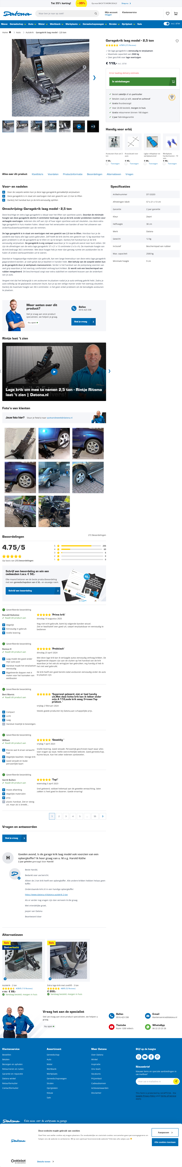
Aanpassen (163, 1132)
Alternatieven (114, 174)
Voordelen (53, 174)
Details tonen (43, 1161)
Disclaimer (96, 1093)
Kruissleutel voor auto (131, 155)
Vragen (129, 174)
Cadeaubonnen (98, 1083)
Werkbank (55, 24)
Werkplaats (72, 24)
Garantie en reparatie (12, 1073)
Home (5, 32)
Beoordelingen (94, 174)
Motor (41, 24)
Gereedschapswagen (93, 24)
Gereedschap (16, 24)
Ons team (96, 1069)
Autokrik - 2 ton (9, 985)
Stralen (113, 24)
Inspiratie (95, 1064)
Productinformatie (72, 174)
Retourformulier (10, 1083)
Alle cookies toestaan (165, 1142)
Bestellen (6, 1054)
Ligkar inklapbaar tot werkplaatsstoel (152, 155)
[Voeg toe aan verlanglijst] (177, 41)
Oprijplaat (127, 24)
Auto (30, 24)
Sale (139, 24)
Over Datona (97, 1054)
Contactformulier (10, 1088)
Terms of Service (168, 1095)
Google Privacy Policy (146, 1095)
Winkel (94, 1059)
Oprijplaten (52, 1088)
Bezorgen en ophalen (12, 1064)
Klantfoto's (37, 174)
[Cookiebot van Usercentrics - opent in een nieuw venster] (18, 1161)
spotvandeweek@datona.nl (60, 417)
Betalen (6, 1059)
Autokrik (30, 32)
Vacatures (96, 1073)
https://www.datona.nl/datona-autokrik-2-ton (46, 894)
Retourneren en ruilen (13, 1069)
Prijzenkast (96, 1078)
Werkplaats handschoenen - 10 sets (170, 156)
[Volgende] (109, 371)
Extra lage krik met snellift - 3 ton (63, 985)
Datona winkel (9, 1078)
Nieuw (4, 24)
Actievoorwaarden (99, 1088)
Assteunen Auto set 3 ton (114, 155)
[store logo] (17, 13)
